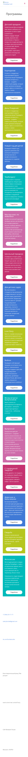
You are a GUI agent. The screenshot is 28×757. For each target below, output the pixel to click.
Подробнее (14, 60)
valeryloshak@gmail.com (10, 621)
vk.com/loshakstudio (9, 639)
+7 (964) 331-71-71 (8, 614)
